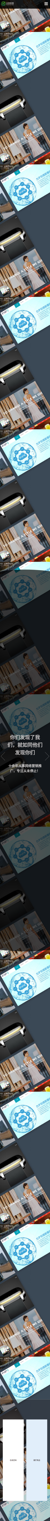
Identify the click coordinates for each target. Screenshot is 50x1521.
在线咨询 (13, 1460)
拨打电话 (36, 1460)
